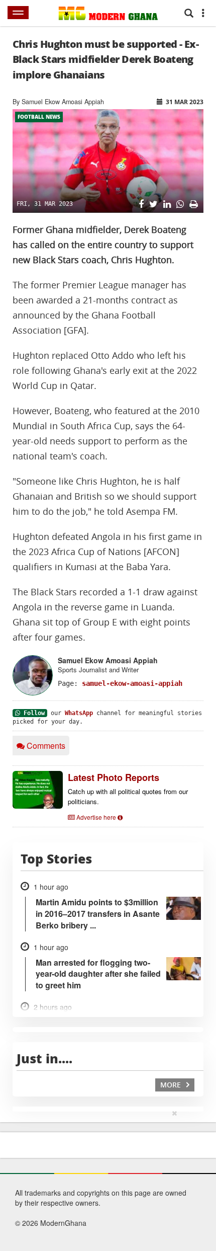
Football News (39, 116)
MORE (171, 1084)
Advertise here (96, 817)
